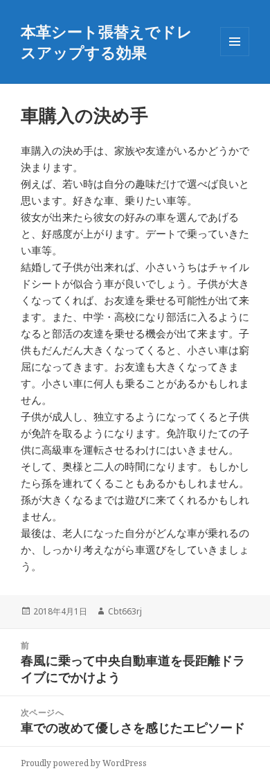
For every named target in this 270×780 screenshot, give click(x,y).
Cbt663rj (125, 611)
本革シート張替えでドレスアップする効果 (106, 41)
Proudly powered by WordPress (84, 763)
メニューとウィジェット (234, 55)
